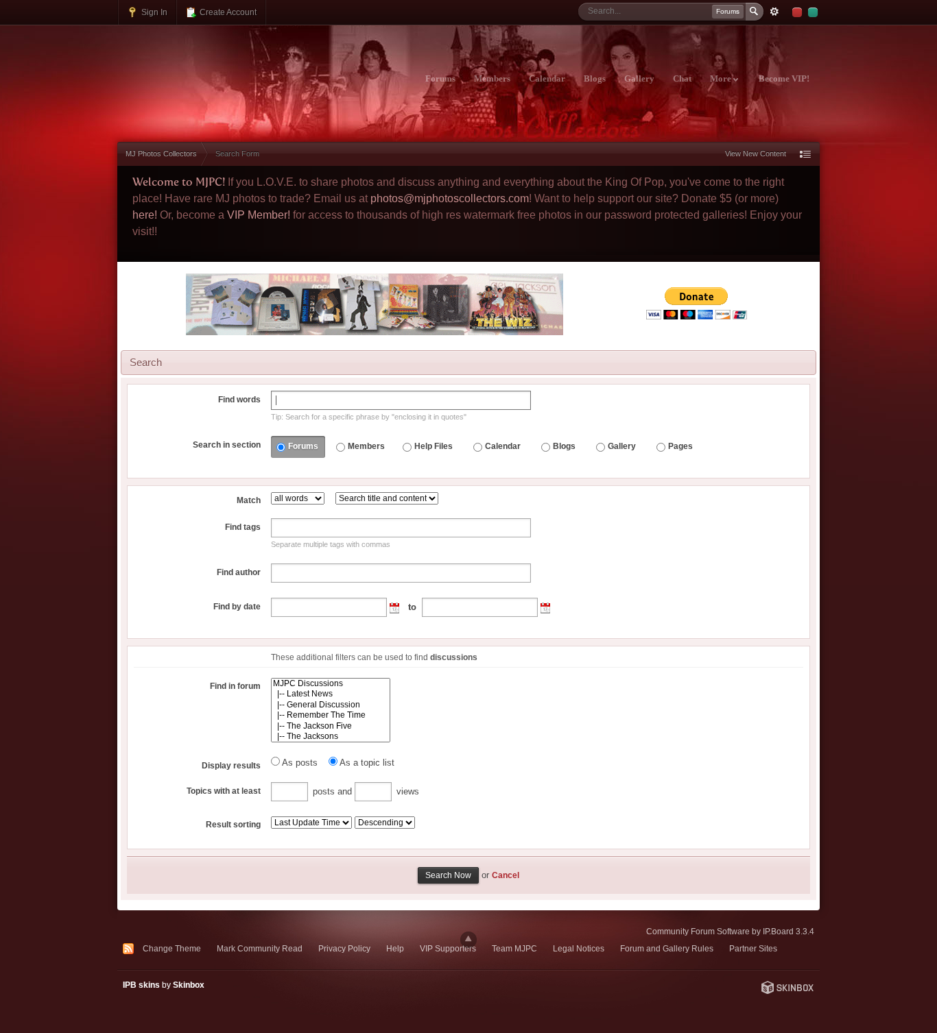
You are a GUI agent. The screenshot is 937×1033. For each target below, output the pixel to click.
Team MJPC (514, 948)
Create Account (227, 12)
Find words (239, 399)
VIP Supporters (448, 948)
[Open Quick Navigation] (805, 154)
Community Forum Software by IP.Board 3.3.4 (730, 931)
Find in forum (235, 686)
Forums (440, 79)
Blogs (595, 79)
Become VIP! (784, 79)
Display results (231, 765)
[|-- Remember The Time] (331, 715)
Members (492, 79)
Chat (682, 79)
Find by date (237, 606)
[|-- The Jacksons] (331, 736)
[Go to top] (468, 940)
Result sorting (233, 824)
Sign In (153, 12)
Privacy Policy (344, 948)
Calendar (547, 79)
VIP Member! (258, 215)
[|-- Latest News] (331, 694)
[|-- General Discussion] (331, 705)
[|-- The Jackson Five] (331, 726)
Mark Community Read (260, 948)
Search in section (227, 445)
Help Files (433, 446)
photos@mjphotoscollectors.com (449, 198)
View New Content (755, 153)
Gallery (639, 79)
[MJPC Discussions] (331, 684)
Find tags (243, 527)
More (721, 79)
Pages (680, 446)
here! (144, 215)
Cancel (505, 875)
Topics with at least (224, 791)
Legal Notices (578, 948)
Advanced (774, 12)
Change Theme (172, 948)
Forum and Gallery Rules (666, 948)
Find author (239, 572)
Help (395, 948)
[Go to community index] (238, 70)
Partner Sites (753, 948)
